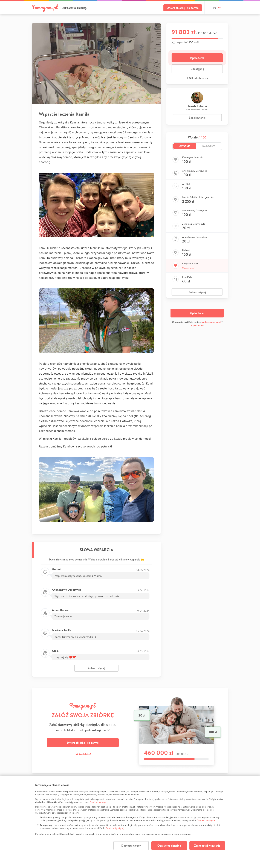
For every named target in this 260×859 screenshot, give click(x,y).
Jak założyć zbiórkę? (75, 8)
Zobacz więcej (96, 668)
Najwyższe (208, 146)
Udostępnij (197, 69)
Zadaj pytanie (197, 118)
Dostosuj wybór (131, 846)
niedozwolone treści (211, 321)
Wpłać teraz (197, 58)
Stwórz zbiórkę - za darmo (183, 8)
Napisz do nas (197, 325)
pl (214, 8)
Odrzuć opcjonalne (169, 846)
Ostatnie (184, 146)
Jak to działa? (82, 754)
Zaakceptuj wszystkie (207, 846)
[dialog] (130, 817)
